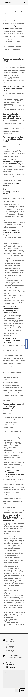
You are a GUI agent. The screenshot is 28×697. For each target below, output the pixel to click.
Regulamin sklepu (10, 664)
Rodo (7, 666)
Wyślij (22, 690)
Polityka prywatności (10, 667)
